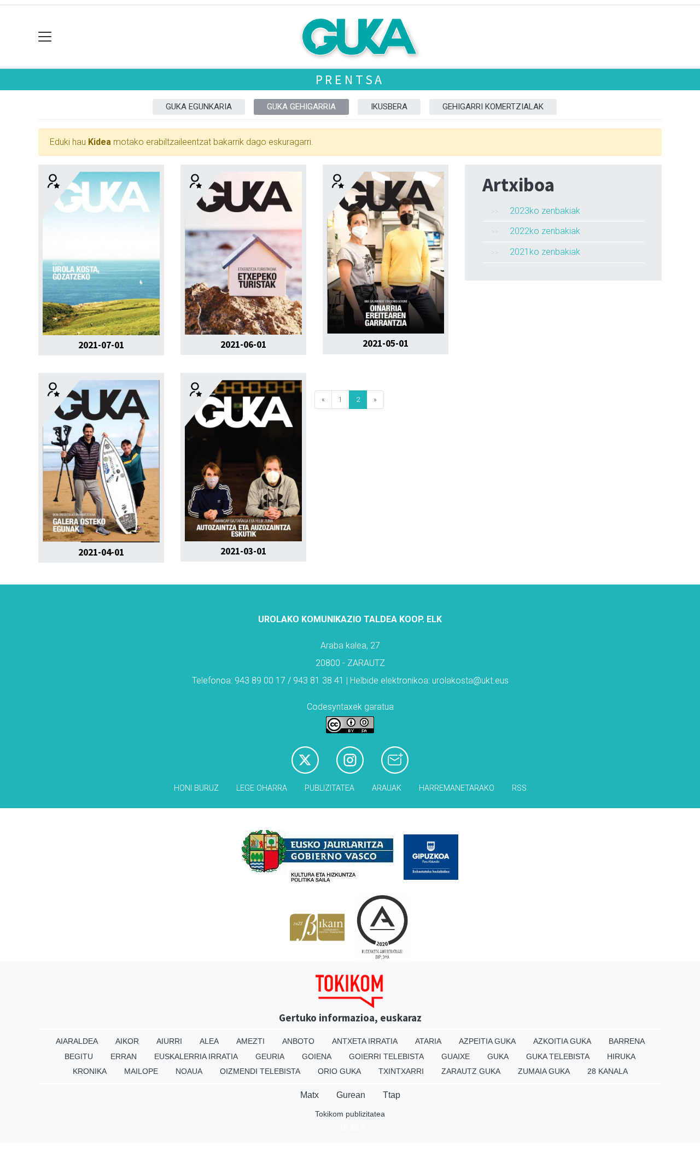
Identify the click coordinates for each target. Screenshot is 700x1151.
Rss (519, 788)
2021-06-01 (243, 344)
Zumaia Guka (544, 1071)
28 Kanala (607, 1071)
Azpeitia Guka (487, 1041)
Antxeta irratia (365, 1041)
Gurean (350, 1095)
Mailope (141, 1071)
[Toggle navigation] (45, 36)
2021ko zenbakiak (545, 252)
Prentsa (350, 79)
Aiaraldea (77, 1041)
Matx (309, 1095)
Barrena (627, 1041)
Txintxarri (401, 1071)
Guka (498, 1056)
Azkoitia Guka (562, 1041)
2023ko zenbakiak (545, 211)
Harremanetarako (456, 788)
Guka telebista (558, 1056)
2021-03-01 (243, 551)
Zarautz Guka (470, 1071)
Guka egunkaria (199, 107)
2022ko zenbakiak (545, 231)
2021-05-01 (386, 343)
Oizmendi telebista (260, 1071)
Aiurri (169, 1041)
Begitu (79, 1056)
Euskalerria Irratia (196, 1056)
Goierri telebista (386, 1056)
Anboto (298, 1041)
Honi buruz (196, 788)
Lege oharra (261, 788)
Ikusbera (389, 107)
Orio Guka (339, 1071)
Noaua (189, 1071)
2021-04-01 (101, 552)
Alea (209, 1041)
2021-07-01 (101, 345)
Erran (123, 1056)
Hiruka (621, 1056)
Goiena (316, 1056)
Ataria (428, 1041)
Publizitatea (329, 788)
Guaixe (455, 1056)
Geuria (269, 1056)
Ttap (391, 1095)
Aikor (127, 1041)
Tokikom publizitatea (350, 1113)
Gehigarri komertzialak (493, 107)
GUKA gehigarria (301, 107)
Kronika (90, 1071)
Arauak (386, 788)
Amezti (250, 1041)
